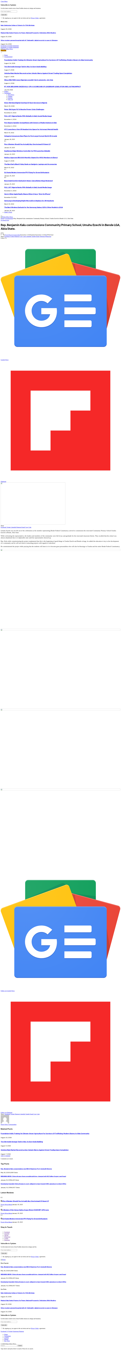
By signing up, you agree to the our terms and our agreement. (24, 18)
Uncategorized (8, 56)
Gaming (10, 96)
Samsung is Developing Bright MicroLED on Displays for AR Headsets (29, 201)
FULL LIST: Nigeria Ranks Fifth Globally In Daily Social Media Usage (28, 116)
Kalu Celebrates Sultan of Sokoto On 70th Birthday (18, 25)
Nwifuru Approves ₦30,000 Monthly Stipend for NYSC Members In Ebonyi (31, 158)
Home (6, 55)
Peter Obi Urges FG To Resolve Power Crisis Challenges (24, 109)
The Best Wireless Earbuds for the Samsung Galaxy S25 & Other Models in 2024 (33, 207)
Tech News (11, 94)
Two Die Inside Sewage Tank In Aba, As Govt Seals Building (25, 67)
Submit (20, 1345)
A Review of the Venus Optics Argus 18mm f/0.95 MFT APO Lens (25, 1210)
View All (10, 99)
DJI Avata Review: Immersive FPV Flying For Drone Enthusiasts (26, 172)
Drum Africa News (6, 1204)
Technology (7, 93)
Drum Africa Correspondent (12, 235)
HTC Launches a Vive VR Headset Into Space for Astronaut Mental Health (31, 129)
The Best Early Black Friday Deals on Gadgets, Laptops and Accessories (30, 164)
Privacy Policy (35, 18)
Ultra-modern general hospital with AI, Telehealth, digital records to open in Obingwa (29, 40)
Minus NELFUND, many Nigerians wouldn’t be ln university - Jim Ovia (28, 80)
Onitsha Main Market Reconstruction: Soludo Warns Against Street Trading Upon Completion (38, 73)
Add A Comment (5, 1156)
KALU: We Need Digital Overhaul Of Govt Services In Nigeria (25, 103)
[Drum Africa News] (7, 49)
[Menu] (1, 52)
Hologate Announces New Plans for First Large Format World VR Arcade (30, 136)
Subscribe (3, 50)
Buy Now (7, 1341)
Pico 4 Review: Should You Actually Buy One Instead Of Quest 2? (27, 144)
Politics (6, 91)
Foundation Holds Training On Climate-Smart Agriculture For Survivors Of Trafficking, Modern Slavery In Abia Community (48, 60)
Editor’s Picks (8, 212)
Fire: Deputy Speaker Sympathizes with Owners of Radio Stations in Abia (30, 123)
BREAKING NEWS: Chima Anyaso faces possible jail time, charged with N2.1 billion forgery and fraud (33, 1176)
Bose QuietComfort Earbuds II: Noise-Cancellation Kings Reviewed (28, 181)
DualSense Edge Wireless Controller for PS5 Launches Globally (27, 151)
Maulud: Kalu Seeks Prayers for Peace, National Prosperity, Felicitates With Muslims (28, 33)
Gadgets (10, 98)
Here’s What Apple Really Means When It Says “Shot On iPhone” (27, 194)
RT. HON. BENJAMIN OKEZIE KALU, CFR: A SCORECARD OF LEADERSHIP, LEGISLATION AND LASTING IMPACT (42, 87)
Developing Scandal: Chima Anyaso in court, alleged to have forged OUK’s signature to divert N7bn (33, 1184)
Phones (6, 1339)
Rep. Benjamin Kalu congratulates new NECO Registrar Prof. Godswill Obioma (26, 1169)
